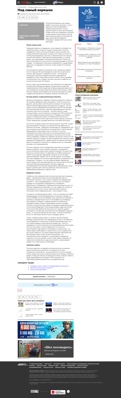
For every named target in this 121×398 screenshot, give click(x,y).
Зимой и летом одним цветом (41, 268)
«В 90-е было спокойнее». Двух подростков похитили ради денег (92, 104)
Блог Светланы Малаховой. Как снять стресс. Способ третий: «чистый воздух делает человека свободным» (62, 311)
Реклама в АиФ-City (82, 365)
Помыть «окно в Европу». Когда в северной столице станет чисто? (34, 303)
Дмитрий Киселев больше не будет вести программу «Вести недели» (92, 161)
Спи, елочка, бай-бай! (38, 270)
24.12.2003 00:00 (22, 7)
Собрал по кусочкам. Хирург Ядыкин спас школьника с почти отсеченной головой (93, 116)
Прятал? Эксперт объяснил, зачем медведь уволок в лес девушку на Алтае (92, 110)
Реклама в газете (41, 365)
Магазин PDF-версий (59, 363)
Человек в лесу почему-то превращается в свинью (49, 266)
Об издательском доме (36, 363)
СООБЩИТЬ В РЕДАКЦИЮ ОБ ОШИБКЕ (77, 367)
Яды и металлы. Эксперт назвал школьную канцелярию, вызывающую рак (91, 122)
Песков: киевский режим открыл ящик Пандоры (91, 143)
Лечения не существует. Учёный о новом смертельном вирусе (92, 98)
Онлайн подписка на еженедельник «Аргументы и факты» (83, 363)
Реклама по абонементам (67, 365)
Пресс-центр (48, 363)
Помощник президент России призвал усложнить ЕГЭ (90, 149)
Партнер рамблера (44, 391)
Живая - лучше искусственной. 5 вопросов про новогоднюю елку (62, 303)
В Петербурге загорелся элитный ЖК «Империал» (89, 70)
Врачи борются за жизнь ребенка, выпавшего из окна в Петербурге (89, 63)
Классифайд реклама (35, 367)
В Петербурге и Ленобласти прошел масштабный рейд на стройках (89, 48)
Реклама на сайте (53, 365)
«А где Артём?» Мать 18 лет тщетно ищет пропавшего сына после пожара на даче (92, 128)
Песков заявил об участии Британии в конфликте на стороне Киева (92, 137)
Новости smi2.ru (23, 358)
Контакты (32, 365)
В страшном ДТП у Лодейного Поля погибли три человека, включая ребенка (89, 56)
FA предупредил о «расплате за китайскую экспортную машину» (91, 155)
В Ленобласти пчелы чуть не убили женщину (89, 77)
